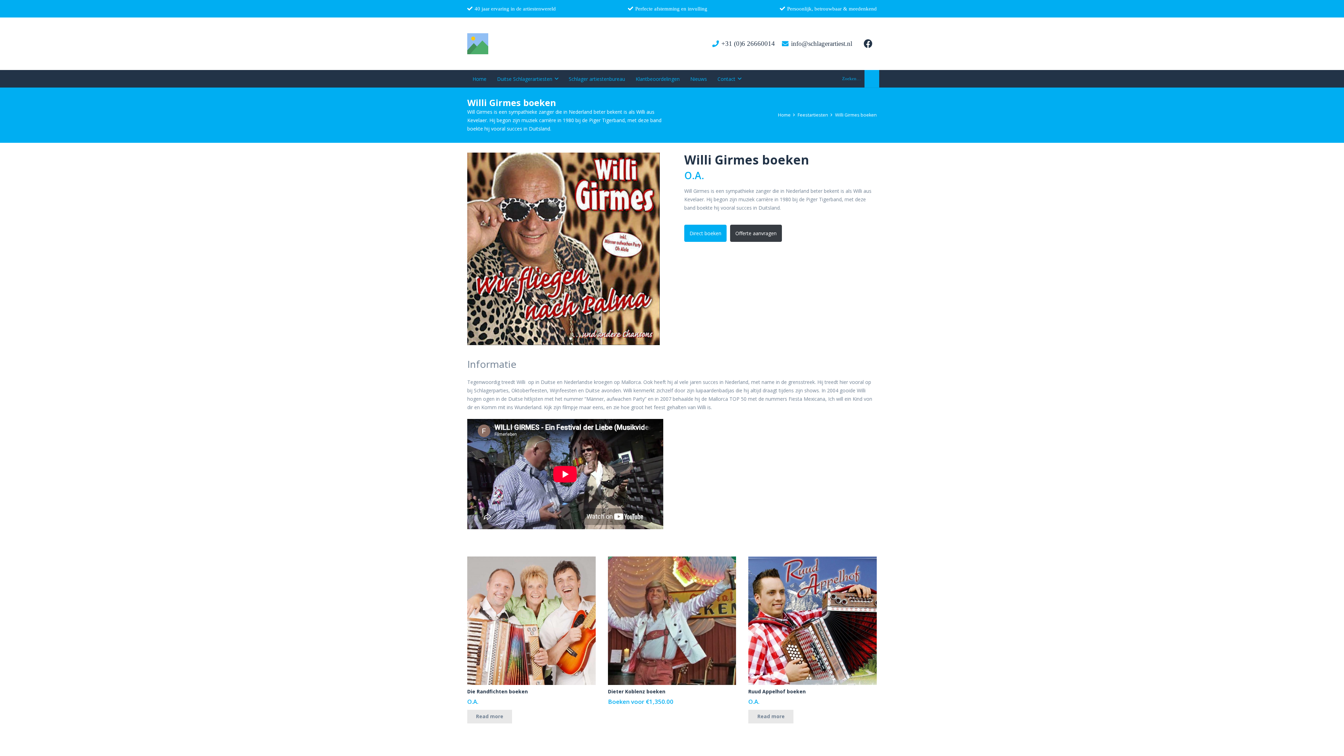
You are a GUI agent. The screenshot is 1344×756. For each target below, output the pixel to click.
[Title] (477, 43)
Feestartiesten (813, 115)
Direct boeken (705, 233)
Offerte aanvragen (756, 233)
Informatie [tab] (491, 364)
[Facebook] (868, 43)
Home (784, 115)
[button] (556, 79)
